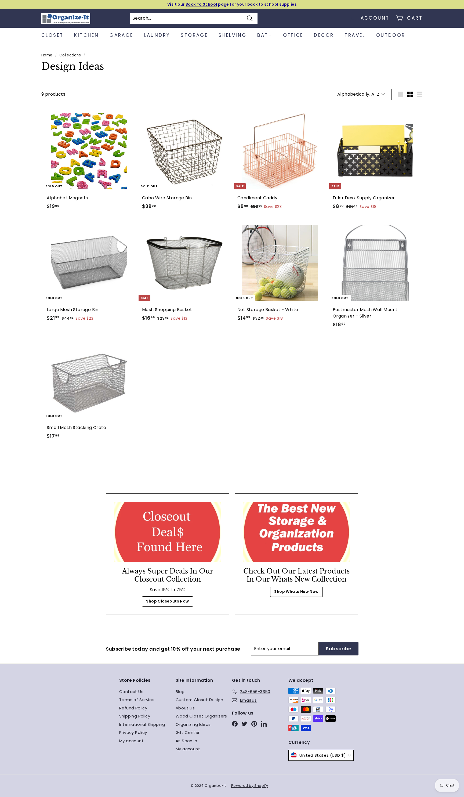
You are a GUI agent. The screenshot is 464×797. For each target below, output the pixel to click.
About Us (185, 708)
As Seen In (186, 741)
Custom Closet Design (199, 699)
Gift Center (188, 732)
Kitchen (86, 35)
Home (47, 55)
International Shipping (142, 724)
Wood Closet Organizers (201, 716)
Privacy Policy (133, 732)
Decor (324, 35)
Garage (121, 35)
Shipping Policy (134, 716)
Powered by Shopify (249, 785)
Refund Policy (133, 708)
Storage (194, 35)
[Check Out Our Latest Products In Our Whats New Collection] (296, 532)
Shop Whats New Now (296, 591)
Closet (52, 35)
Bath (264, 35)
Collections (70, 55)
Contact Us (131, 691)
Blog (180, 691)
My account (131, 741)
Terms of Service (136, 699)
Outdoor (390, 35)
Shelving (233, 35)
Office (293, 35)
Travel (355, 35)
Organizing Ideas (193, 724)
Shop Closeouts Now (167, 601)
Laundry (157, 35)
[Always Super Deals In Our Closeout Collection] (167, 532)
